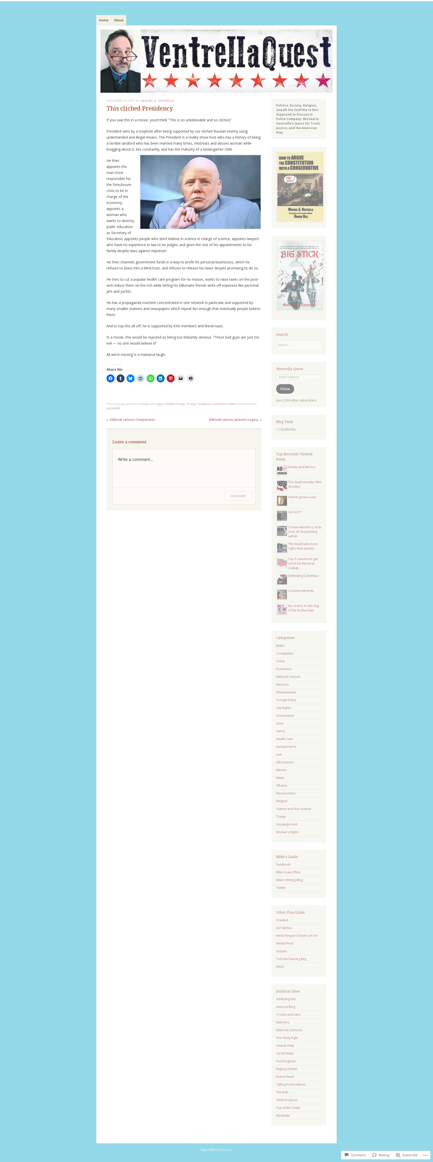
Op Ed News (284, 1053)
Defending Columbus (303, 576)
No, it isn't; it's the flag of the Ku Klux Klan (303, 608)
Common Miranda (301, 591)
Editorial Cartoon (288, 677)
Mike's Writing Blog (289, 880)
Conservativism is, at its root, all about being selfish (304, 531)
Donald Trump (175, 404)
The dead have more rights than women (303, 546)
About (119, 20)
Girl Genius (284, 928)
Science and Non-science (293, 809)
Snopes (281, 951)
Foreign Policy (286, 700)
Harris (280, 731)
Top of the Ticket (288, 1108)
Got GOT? (295, 512)
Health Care (284, 739)
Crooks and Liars (288, 1014)
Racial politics (285, 793)
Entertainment (286, 692)
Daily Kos (282, 1022)
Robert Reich (285, 1077)
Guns (279, 723)
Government (285, 715)
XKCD (280, 967)
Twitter (281, 888)
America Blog (285, 1007)
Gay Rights (283, 708)
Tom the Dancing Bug (291, 959)
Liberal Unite (285, 1045)
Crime (280, 661)
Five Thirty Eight (287, 1038)
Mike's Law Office (288, 872)
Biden (280, 646)
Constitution (284, 653)
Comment (238, 496)
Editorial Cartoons (289, 1030)
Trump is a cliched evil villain (216, 404)
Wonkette (283, 1115)
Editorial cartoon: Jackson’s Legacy (235, 419)
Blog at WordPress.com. (217, 1149)
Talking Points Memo (290, 1084)
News (280, 778)
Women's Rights (287, 832)
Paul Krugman (286, 1061)
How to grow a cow (301, 497)
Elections (282, 684)
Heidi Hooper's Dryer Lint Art (296, 935)
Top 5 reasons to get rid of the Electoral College (303, 563)
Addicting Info (286, 999)
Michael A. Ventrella (157, 100)
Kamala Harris (286, 747)
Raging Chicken (286, 1069)
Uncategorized (286, 824)
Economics (283, 669)
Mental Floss (285, 943)
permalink (113, 408)
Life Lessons (284, 762)
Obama (281, 785)
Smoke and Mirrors (301, 467)
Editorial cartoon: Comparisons (130, 419)
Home (104, 20)
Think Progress (286, 1100)
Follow (285, 389)
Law (279, 754)
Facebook (283, 864)
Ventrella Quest (289, 369)
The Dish (282, 1092)
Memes (281, 770)
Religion (281, 801)
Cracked (282, 920)
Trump (144, 404)
